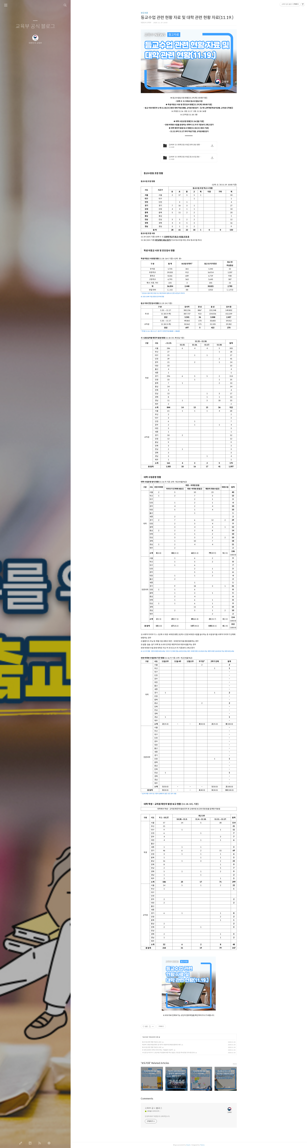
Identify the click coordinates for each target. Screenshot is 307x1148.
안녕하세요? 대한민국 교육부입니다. (157, 1116)
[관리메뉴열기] (303, 4)
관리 (49, 1143)
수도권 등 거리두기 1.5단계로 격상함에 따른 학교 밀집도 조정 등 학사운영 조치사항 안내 (168, 1052)
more (235, 1064)
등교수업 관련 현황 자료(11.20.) (151, 1042)
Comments (147, 1098)
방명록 (30, 1143)
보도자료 (144, 13)
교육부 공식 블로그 (35, 26)
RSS (40, 1143)
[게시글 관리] (152, 1026)
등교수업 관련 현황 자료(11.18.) (151, 1047)
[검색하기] (65, 5)
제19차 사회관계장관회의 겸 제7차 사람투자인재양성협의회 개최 (161, 1045)
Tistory (202, 1145)
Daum (188, 1145)
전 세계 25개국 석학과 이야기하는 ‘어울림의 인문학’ (157, 1050)
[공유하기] (149, 1026)
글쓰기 (21, 1143)
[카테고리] (5, 5)
